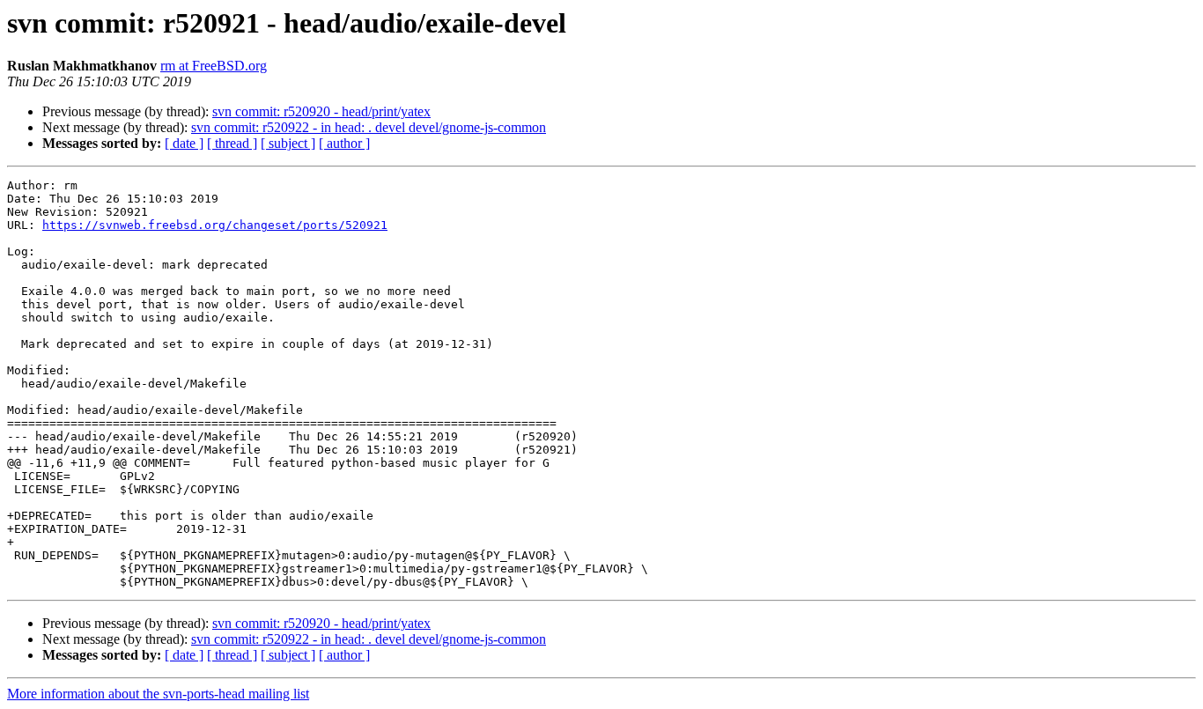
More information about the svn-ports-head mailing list (158, 693)
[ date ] (184, 143)
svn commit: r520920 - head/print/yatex (321, 111)
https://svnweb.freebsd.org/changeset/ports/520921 (214, 225)
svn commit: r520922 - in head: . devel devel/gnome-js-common (368, 127)
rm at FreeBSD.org (213, 65)
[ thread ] (232, 143)
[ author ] (344, 143)
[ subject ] (288, 143)
